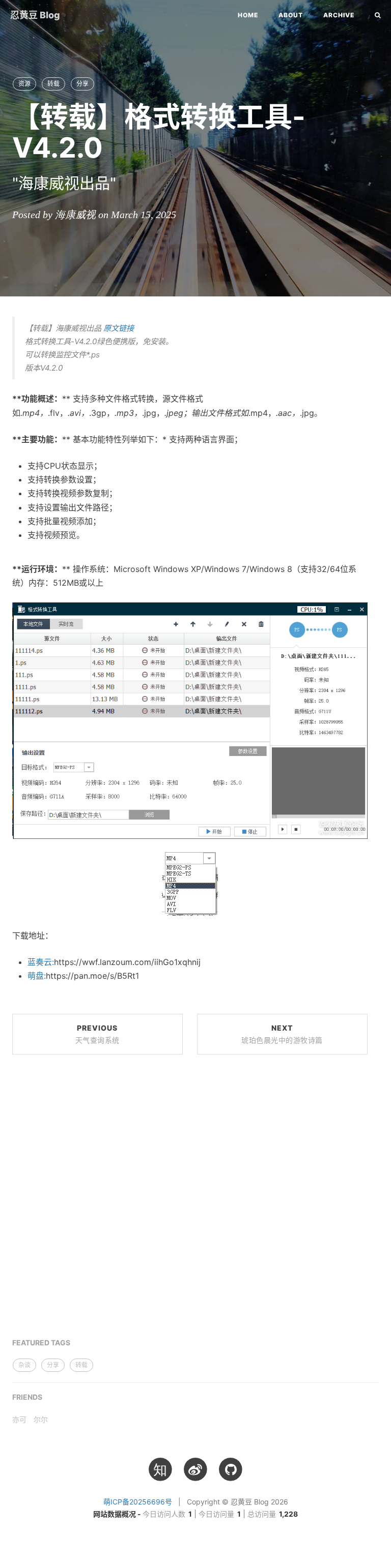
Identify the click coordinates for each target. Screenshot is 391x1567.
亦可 (19, 1419)
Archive (338, 15)
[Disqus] (190, 1202)
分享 (82, 83)
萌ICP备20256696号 (137, 1501)
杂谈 (24, 1365)
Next (282, 1033)
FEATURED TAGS (41, 1342)
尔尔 (41, 1419)
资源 (24, 83)
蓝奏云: (40, 962)
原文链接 (118, 328)
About (290, 15)
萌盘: (36, 976)
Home (248, 15)
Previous (97, 1033)
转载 (53, 83)
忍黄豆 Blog (35, 15)
